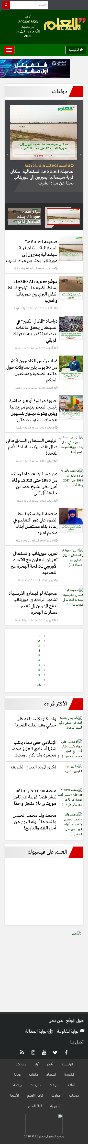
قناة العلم (35, 1106)
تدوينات (35, 1085)
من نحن (55, 1021)
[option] (44, 148)
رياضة (17, 1085)
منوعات (54, 1085)
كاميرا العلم (35, 1095)
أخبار (50, 1064)
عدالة (17, 1074)
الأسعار (14, 1095)
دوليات (74, 1095)
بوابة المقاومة (68, 1031)
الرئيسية (74, 50)
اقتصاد (51, 1074)
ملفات (33, 1074)
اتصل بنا (77, 1042)
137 (39, 685)
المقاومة (69, 1074)
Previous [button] (79, 154)
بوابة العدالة (36, 1031)
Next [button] (8, 154)
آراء (36, 1064)
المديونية (55, 1106)
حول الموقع (75, 1021)
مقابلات (20, 1064)
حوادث (56, 1095)
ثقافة (71, 1085)
